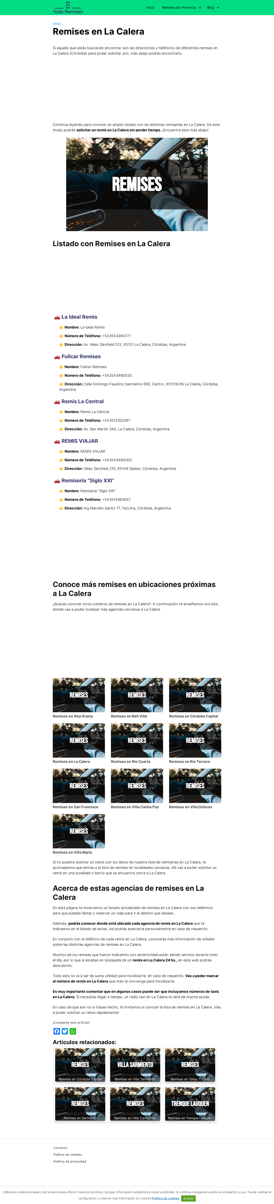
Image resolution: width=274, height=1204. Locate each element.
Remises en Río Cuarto (130, 761)
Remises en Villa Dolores (190, 807)
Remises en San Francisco (75, 807)
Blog (210, 7)
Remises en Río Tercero (189, 761)
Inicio (150, 7)
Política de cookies (68, 1154)
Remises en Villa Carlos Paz (135, 807)
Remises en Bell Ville (129, 716)
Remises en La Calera (71, 761)
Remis (57, 24)
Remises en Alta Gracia (73, 716)
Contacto (60, 1147)
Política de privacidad (70, 1161)
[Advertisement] (137, 89)
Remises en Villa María (72, 852)
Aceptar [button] (188, 1198)
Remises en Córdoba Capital (193, 716)
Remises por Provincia (179, 7)
